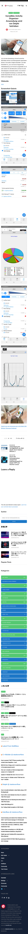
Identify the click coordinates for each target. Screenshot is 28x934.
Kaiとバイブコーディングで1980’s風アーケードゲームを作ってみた (18, 553)
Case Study (14, 589)
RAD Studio (14, 655)
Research (14, 659)
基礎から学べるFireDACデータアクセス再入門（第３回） (14, 716)
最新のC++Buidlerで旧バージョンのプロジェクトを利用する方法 (13, 706)
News (2, 852)
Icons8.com (8, 925)
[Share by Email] (23, 438)
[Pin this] (22, 438)
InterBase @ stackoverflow (12, 812)
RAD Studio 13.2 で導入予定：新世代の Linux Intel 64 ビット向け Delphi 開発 (19, 534)
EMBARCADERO (9, 929)
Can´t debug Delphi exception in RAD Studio (12, 807)
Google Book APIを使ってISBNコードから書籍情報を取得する (13, 695)
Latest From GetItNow (11, 746)
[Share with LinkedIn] (20, 438)
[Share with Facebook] (16, 438)
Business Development (14, 581)
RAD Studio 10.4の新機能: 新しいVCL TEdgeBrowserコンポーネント (12, 738)
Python (14, 647)
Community (4, 866)
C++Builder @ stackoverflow (13, 755)
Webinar (14, 671)
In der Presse (14, 622)
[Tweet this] (18, 438)
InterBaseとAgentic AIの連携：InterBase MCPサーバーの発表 (18, 543)
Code (14, 593)
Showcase (16, 12)
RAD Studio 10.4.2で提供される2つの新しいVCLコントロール (13, 727)
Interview (14, 630)
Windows (14, 680)
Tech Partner (14, 667)
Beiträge (14, 577)
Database (14, 597)
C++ (14, 585)
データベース (12, 713)
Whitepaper (14, 676)
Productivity (14, 643)
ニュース (6, 702)
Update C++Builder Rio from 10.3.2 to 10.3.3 (12, 774)
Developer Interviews (14, 606)
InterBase (14, 626)
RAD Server (14, 651)
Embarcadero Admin (16, 29)
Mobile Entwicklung (14, 634)
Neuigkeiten (14, 639)
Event (14, 610)
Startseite (3, 877)
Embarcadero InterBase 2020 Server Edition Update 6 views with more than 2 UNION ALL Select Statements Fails (14, 824)
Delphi (10, 12)
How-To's (14, 614)
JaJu (2, 84)
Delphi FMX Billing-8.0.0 (7, 804)
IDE (14, 618)
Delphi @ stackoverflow (11, 784)
